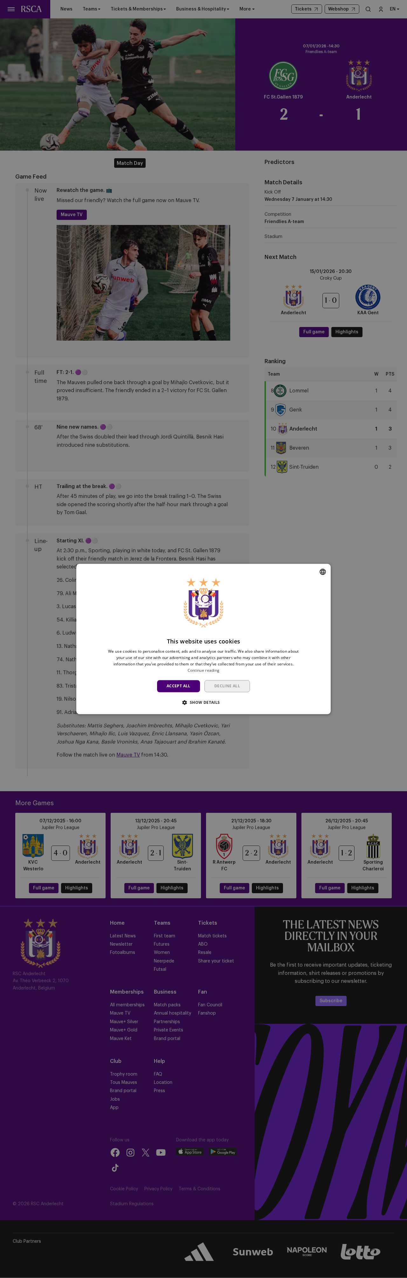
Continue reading (204, 670)
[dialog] (203, 639)
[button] (203, 702)
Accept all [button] (178, 686)
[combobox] (323, 571)
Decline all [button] (227, 686)
